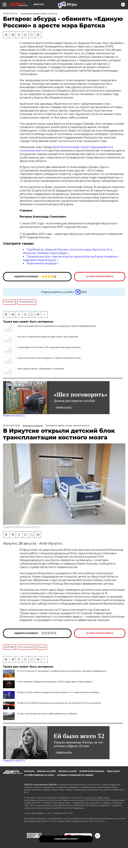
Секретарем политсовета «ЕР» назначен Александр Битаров (48, 347)
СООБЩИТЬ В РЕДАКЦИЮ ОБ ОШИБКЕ (75, 775)
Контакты (29, 771)
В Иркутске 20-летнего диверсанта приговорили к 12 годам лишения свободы (58, 692)
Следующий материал (66, 839)
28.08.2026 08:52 (11, 425)
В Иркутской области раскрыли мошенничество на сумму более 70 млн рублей (59, 703)
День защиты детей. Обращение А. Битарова (40, 368)
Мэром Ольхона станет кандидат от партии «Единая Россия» (49, 358)
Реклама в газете (67, 771)
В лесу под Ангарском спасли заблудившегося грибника (47, 713)
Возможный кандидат (42, 263)
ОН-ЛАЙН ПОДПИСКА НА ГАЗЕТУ (39, 775)
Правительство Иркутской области (21, 526)
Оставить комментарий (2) (99, 276)
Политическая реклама (91, 771)
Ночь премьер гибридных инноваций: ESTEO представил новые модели (54, 681)
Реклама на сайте (46, 771)
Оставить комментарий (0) (100, 633)
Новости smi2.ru (14, 415)
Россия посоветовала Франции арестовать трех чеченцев (47, 336)
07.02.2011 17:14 (10, 13)
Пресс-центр (113, 771)
